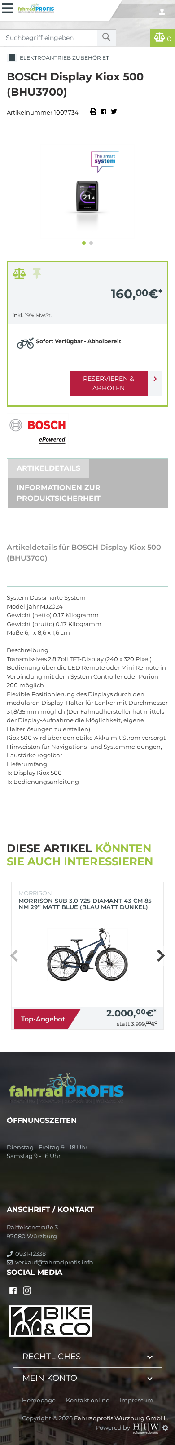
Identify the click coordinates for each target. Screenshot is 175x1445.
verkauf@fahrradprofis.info (53, 1262)
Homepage (39, 1400)
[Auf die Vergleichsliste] (21, 275)
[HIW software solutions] (146, 1427)
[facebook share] (103, 112)
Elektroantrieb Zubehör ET (63, 57)
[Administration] (165, 1427)
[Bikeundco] (50, 1320)
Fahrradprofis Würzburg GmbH (120, 1418)
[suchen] (106, 37)
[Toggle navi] (7, 7)
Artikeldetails (48, 468)
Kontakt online (87, 1400)
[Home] (61, 6)
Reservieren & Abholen (108, 383)
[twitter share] (113, 112)
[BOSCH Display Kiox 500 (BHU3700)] (87, 191)
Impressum (136, 1400)
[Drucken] (94, 112)
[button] (84, 243)
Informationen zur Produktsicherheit (59, 493)
